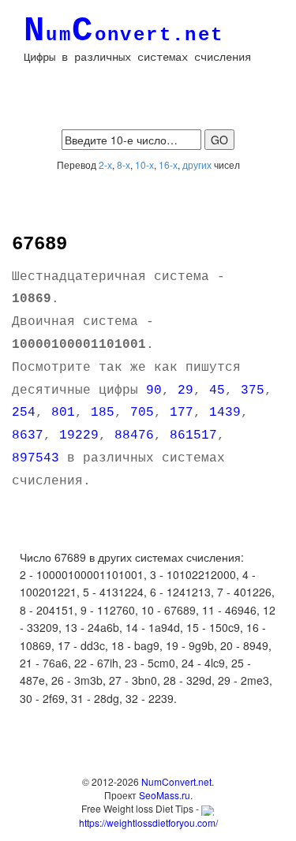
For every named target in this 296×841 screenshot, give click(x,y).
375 (252, 390)
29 (185, 390)
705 (142, 413)
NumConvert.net (176, 781)
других (197, 164)
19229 (79, 435)
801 (63, 413)
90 (154, 390)
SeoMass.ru (164, 795)
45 (217, 390)
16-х (168, 164)
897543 (35, 458)
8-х (123, 164)
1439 (225, 413)
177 (181, 413)
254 (24, 413)
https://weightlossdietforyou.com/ (148, 822)
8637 (27, 435)
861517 (193, 435)
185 (102, 413)
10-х (144, 164)
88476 (134, 435)
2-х (105, 164)
